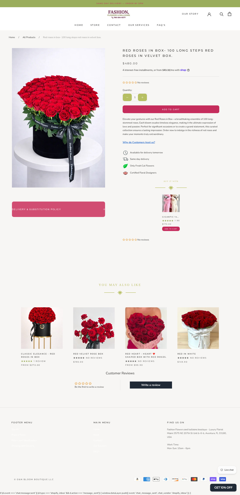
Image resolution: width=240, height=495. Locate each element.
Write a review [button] (150, 385)
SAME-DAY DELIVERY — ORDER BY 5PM (120, 3)
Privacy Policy (18, 434)
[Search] (221, 14)
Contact (114, 25)
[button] (130, 82)
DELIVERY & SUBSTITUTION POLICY (36, 209)
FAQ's (161, 25)
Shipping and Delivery (22, 445)
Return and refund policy (24, 440)
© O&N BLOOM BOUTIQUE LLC (34, 479)
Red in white (186, 354)
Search (14, 429)
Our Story (190, 13)
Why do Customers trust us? (139, 142)
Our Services (139, 25)
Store (95, 25)
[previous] (11, 333)
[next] (229, 333)
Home (78, 25)
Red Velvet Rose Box (88, 354)
